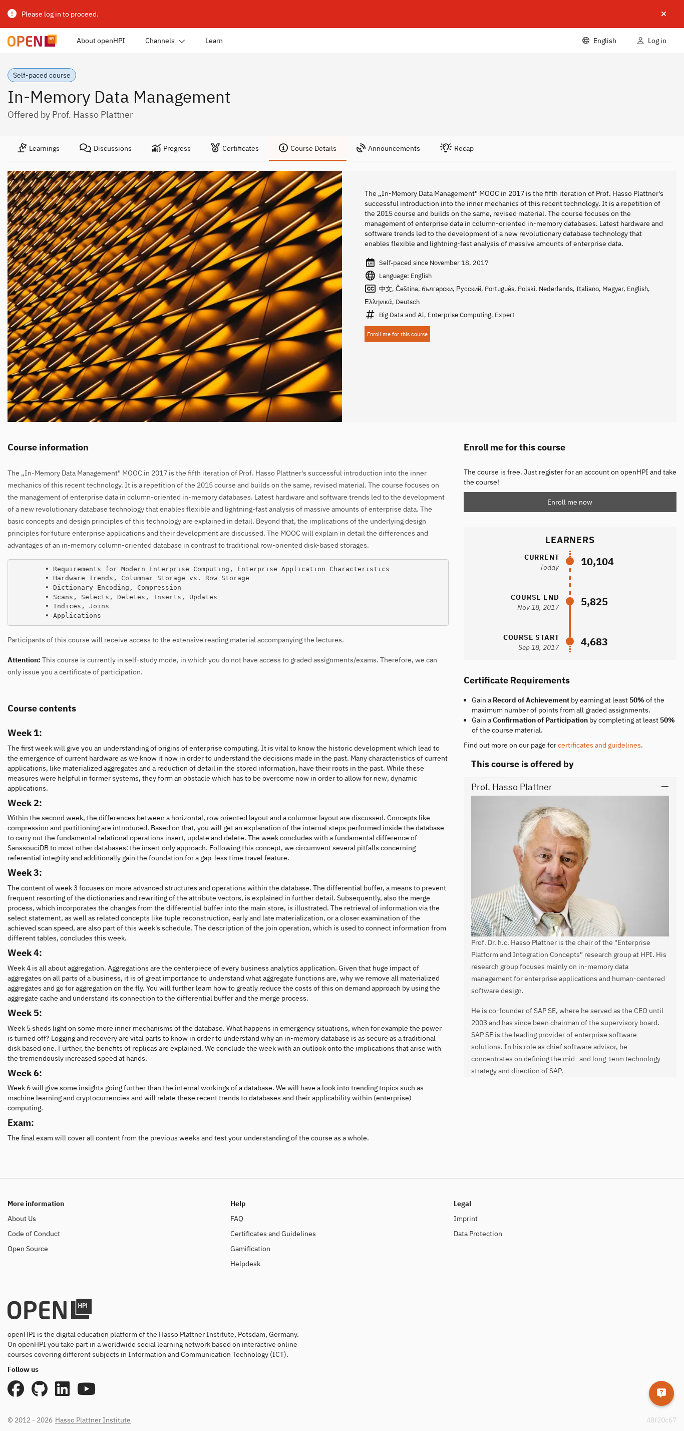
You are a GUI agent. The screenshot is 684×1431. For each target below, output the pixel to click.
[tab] (39, 148)
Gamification (250, 1248)
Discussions (113, 148)
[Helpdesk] (661, 1393)
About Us (22, 1218)
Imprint (466, 1218)
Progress (177, 148)
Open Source (28, 1248)
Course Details (313, 148)
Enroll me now (569, 502)
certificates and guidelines (599, 745)
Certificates (240, 148)
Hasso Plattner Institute (93, 1419)
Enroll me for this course (397, 334)
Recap (464, 148)
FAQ (236, 1218)
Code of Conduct (34, 1233)
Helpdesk (245, 1263)
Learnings (44, 148)
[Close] (663, 14)
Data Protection (478, 1233)
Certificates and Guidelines (273, 1233)
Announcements (394, 148)
